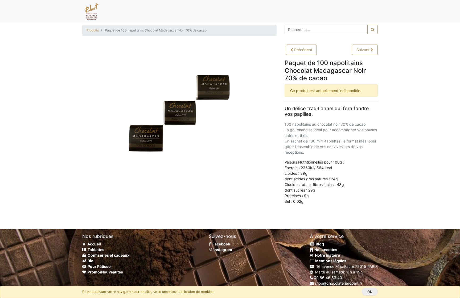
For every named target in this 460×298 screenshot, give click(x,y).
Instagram (222, 249)
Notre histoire (326, 255)
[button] (301, 50)
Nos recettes (325, 249)
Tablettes (95, 249)
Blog (319, 244)
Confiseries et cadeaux (107, 255)
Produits (93, 30)
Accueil (93, 244)
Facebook (220, 244)
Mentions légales (330, 261)
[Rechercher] (372, 29)
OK (369, 292)
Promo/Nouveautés (104, 272)
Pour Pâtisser (99, 266)
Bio (89, 261)
